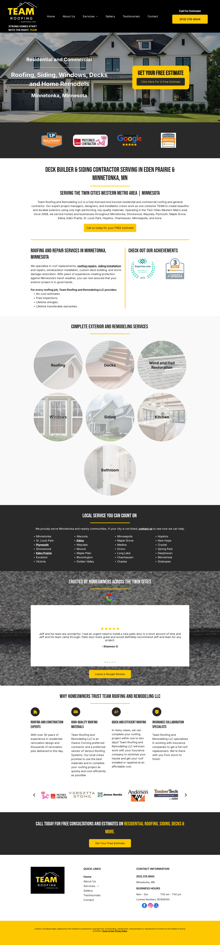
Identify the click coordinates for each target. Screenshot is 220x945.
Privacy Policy (121, 931)
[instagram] (150, 906)
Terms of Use (108, 931)
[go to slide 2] (107, 662)
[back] (34, 794)
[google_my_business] (156, 906)
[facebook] (144, 906)
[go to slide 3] (110, 662)
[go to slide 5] (114, 662)
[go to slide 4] (112, 662)
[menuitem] (51, 16)
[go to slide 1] (105, 662)
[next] (185, 794)
